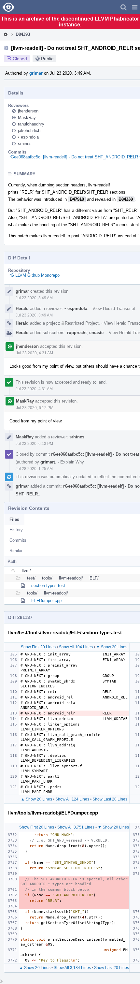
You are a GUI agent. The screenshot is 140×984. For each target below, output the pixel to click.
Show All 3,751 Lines (75, 827)
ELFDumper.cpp (46, 600)
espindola (28, 137)
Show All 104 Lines (76, 647)
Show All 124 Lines (72, 799)
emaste (96, 332)
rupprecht (77, 332)
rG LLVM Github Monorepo (34, 275)
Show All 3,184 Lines (72, 967)
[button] (134, 7)
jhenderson (28, 111)
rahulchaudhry (31, 124)
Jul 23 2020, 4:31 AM (34, 353)
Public (47, 58)
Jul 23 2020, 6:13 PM (34, 443)
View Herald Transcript (113, 308)
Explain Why (72, 462)
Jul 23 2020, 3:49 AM (34, 298)
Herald (22, 308)
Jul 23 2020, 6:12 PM (34, 407)
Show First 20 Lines (38, 647)
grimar (36, 73)
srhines (25, 143)
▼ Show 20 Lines (111, 647)
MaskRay (27, 117)
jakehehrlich (29, 130)
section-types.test (48, 585)
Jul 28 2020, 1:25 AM (34, 468)
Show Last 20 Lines (109, 799)
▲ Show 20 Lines (36, 799)
